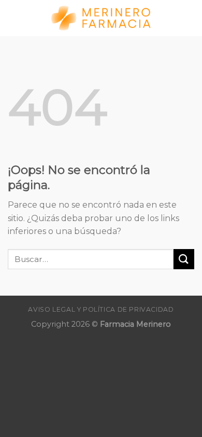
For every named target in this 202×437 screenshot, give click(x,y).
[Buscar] (190, 18)
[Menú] (14, 18)
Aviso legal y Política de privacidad (101, 309)
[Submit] (184, 259)
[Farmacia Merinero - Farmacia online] (101, 18)
